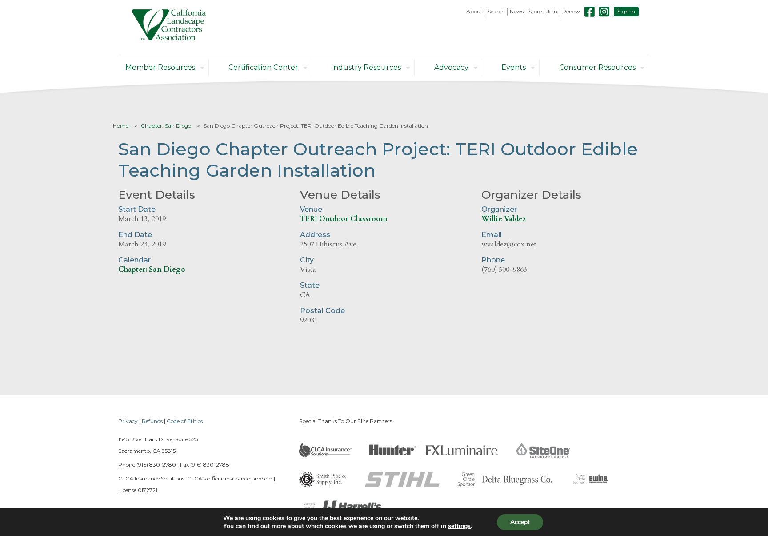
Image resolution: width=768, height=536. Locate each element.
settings (459, 526)
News (517, 11)
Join (552, 11)
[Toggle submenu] (474, 17)
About (474, 11)
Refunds (152, 421)
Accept (520, 522)
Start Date (137, 209)
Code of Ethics (185, 421)
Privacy (128, 421)
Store (535, 11)
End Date (135, 234)
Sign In (626, 11)
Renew (571, 11)
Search (496, 11)
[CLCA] (169, 27)
